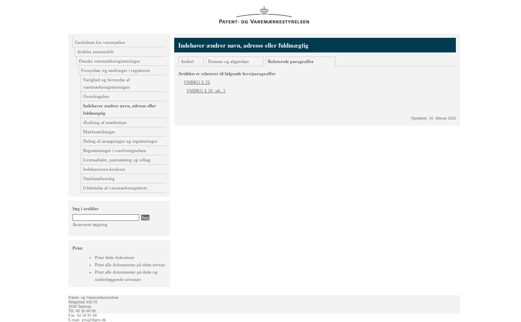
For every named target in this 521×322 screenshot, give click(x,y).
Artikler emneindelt (95, 51)
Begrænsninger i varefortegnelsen (114, 150)
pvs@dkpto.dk (94, 320)
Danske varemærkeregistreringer (109, 61)
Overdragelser (96, 96)
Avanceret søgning (89, 224)
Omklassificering (99, 178)
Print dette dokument (114, 257)
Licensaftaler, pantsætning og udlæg (117, 159)
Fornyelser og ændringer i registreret (115, 70)
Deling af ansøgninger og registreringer (120, 141)
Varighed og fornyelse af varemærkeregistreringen (106, 83)
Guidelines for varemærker (100, 42)
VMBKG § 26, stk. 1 (205, 90)
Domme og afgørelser (228, 61)
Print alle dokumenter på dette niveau (130, 264)
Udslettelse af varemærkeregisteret (115, 187)
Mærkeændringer (99, 131)
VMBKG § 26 (197, 82)
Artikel (187, 61)
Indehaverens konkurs (104, 169)
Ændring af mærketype (105, 122)
